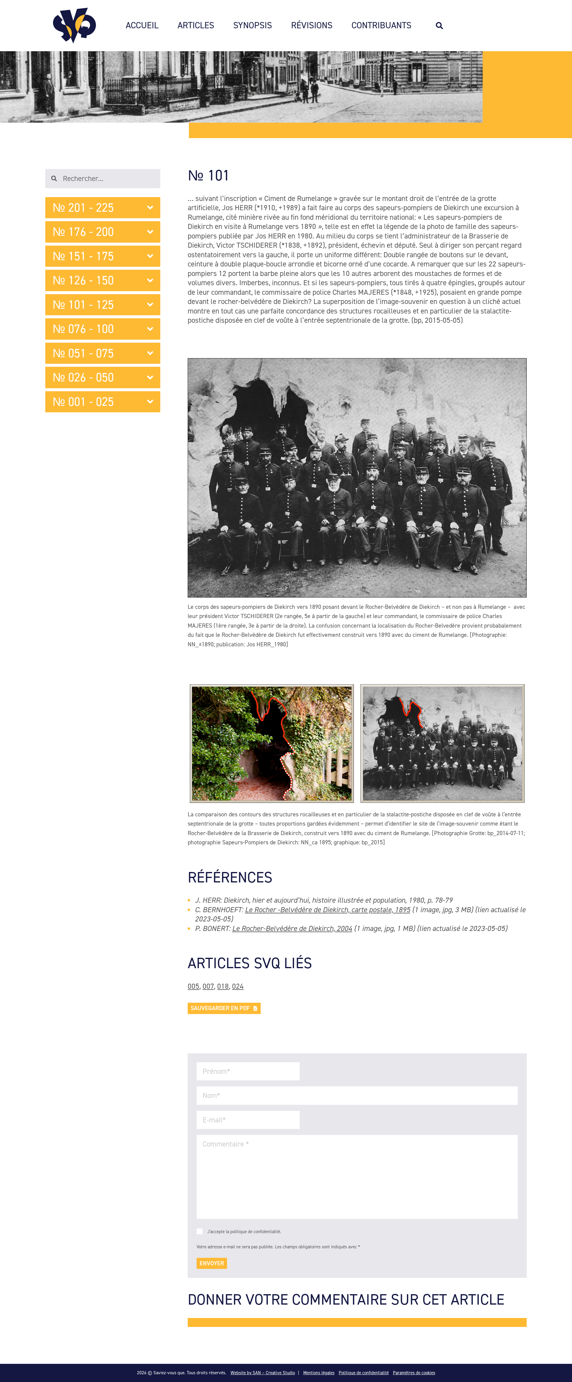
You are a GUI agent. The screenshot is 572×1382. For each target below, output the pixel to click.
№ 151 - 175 (83, 256)
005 (193, 986)
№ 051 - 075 (83, 353)
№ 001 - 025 (83, 402)
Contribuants (381, 25)
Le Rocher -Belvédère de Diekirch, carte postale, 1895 (327, 910)
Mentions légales (319, 1373)
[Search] (442, 25)
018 (223, 986)
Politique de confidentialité (364, 1373)
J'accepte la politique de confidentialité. (244, 1232)
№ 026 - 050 (83, 377)
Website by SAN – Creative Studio (263, 1373)
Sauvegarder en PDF (220, 1008)
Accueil (142, 25)
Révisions (311, 25)
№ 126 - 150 (83, 280)
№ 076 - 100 (83, 329)
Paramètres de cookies (414, 1373)
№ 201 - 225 (83, 208)
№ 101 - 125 (83, 305)
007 (208, 986)
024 (238, 986)
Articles (196, 25)
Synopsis (252, 25)
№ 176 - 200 (83, 232)
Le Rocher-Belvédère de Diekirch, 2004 (292, 928)
